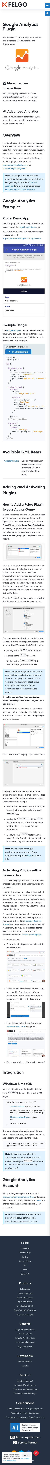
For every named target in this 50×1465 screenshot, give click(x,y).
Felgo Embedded (25, 1293)
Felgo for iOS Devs (25, 1346)
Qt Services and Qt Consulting (25, 1389)
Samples (25, 1365)
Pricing (25, 1257)
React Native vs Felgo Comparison (25, 1413)
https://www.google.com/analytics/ (18, 1196)
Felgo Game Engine (25, 1297)
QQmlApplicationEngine (20, 1117)
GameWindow (13, 1026)
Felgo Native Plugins (25, 1314)
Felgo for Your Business (25, 1329)
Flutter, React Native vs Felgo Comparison (25, 1408)
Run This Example (20, 351)
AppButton (16, 398)
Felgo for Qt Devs (25, 1333)
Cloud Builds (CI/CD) (25, 1306)
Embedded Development (25, 1385)
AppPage (13, 389)
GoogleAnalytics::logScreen (15, 165)
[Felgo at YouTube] (36, 1453)
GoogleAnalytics (13, 330)
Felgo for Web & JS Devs (25, 1338)
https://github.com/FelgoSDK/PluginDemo (22, 238)
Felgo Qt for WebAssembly (25, 1310)
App (7, 364)
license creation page (31, 934)
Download (25, 1248)
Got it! (26, 1455)
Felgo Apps (25, 1289)
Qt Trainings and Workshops (25, 1393)
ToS (25, 1265)
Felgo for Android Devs (25, 1342)
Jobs (25, 1269)
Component (12, 423)
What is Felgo (25, 1252)
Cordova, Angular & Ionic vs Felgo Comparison (25, 1417)
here (29, 855)
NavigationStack (15, 387)
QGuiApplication (17, 1106)
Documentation (25, 1361)
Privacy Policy (25, 1261)
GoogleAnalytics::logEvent (14, 168)
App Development (25, 1381)
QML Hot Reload (25, 1301)
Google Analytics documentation (20, 189)
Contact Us (25, 1274)
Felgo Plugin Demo (27, 227)
